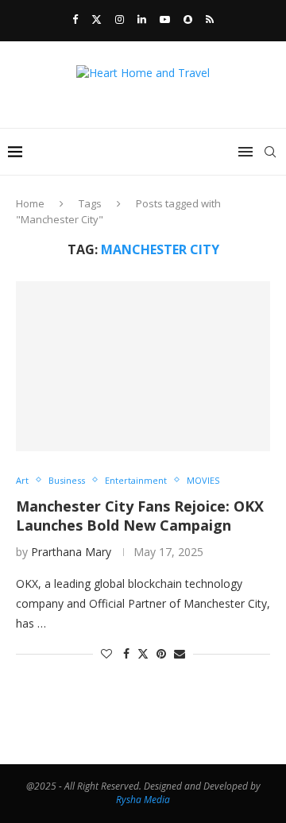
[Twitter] (96, 19)
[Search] (270, 152)
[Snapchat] (188, 19)
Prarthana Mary (71, 551)
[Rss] (210, 19)
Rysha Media (143, 799)
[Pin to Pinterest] (161, 653)
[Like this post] (106, 653)
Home (30, 203)
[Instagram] (119, 19)
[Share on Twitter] (143, 653)
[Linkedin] (141, 19)
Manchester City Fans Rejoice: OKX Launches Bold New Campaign (140, 516)
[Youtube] (165, 19)
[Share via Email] (179, 653)
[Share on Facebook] (126, 653)
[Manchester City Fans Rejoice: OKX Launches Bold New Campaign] (143, 365)
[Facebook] (75, 19)
